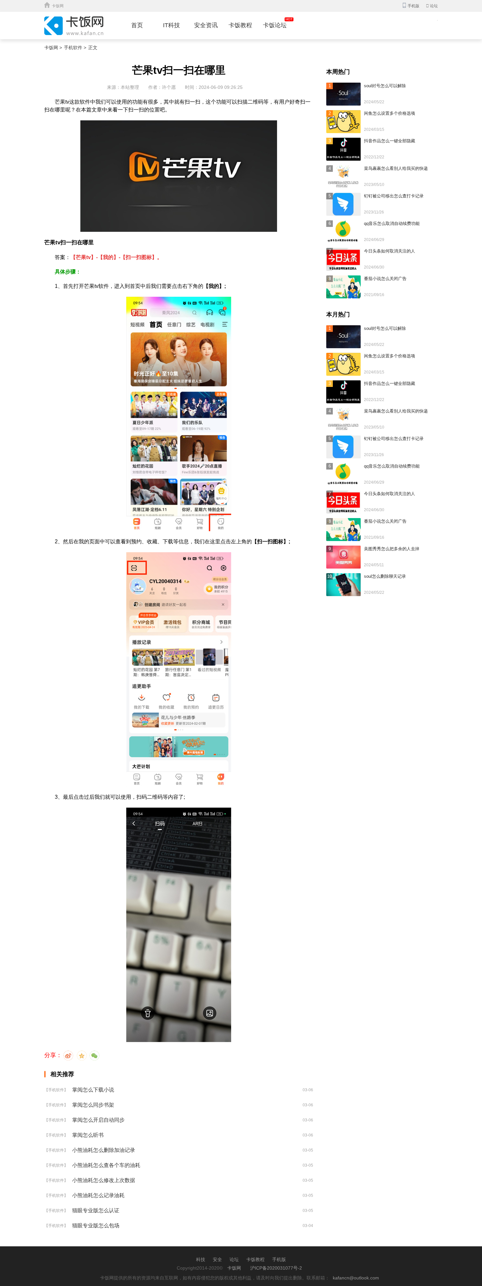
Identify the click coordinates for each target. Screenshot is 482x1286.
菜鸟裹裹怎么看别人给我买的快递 (396, 168)
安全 (217, 1259)
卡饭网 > (53, 47)
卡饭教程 (240, 25)
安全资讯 (206, 25)
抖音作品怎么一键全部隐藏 (389, 140)
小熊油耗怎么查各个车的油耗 (106, 1165)
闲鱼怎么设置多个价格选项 (389, 113)
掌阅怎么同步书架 (93, 1105)
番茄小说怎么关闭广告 (385, 278)
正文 (92, 47)
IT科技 (171, 25)
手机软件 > (75, 47)
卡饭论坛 (275, 25)
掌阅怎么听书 (88, 1135)
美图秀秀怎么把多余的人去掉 (391, 548)
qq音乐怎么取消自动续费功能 (392, 223)
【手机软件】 (56, 1090)
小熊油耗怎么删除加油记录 (103, 1150)
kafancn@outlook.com (356, 1277)
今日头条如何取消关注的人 (389, 251)
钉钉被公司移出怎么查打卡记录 (394, 195)
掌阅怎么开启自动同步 (98, 1120)
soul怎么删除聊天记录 (385, 576)
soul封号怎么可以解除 (385, 85)
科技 (200, 1259)
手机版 (279, 1259)
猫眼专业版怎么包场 (95, 1225)
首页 (137, 25)
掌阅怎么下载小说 (93, 1090)
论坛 (432, 6)
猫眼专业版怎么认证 (95, 1210)
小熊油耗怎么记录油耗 (98, 1195)
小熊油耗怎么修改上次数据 (103, 1180)
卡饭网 (58, 6)
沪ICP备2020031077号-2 (276, 1268)
